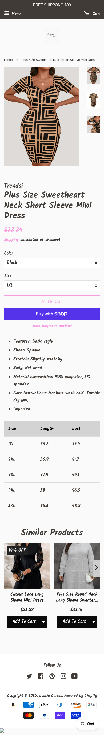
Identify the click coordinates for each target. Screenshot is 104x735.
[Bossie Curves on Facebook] (41, 677)
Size (8, 276)
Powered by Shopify (80, 696)
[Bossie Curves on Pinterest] (52, 677)
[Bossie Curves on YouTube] (74, 677)
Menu (15, 14)
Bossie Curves (50, 696)
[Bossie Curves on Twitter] (29, 677)
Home (8, 60)
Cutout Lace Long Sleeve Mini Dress (27, 597)
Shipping (11, 240)
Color (8, 253)
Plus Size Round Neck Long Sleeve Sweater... (77, 597)
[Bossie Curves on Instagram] (63, 677)
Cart (95, 13)
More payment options (52, 326)
